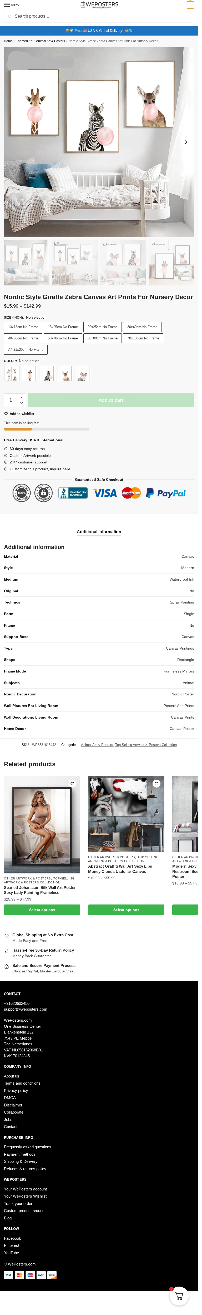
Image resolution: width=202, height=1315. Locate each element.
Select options (42, 910)
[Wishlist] (72, 784)
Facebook (12, 1238)
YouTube (11, 1252)
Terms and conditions (22, 1083)
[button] (21, 398)
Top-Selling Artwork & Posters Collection (146, 745)
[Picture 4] (83, 373)
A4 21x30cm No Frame (25, 350)
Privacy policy (16, 1090)
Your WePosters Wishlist (25, 1196)
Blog (8, 1218)
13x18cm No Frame (23, 327)
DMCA (10, 1097)
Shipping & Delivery (21, 1161)
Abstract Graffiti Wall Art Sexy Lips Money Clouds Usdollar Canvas (120, 869)
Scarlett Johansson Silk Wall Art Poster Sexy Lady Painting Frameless (40, 890)
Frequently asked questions (27, 1147)
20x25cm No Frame (103, 327)
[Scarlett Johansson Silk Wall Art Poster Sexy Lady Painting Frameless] (42, 824)
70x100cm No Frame (143, 338)
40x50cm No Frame (23, 338)
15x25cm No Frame (63, 327)
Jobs (8, 1119)
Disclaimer (13, 1105)
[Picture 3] (65, 373)
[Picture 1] (30, 373)
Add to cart (110, 400)
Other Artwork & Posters (27, 878)
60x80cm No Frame (103, 338)
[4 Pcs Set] (12, 373)
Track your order (18, 1203)
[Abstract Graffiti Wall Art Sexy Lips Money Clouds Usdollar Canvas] (126, 814)
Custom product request (25, 1210)
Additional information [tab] (99, 532)
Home (8, 41)
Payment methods (20, 1154)
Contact (10, 1126)
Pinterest (11, 1245)
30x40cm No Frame (142, 327)
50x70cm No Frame (63, 338)
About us (11, 1076)
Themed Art (24, 41)
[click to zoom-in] (99, 142)
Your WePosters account (25, 1189)
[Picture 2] (47, 373)
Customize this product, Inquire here (40, 469)
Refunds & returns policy (25, 1168)
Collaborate (13, 1112)
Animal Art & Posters (50, 41)
